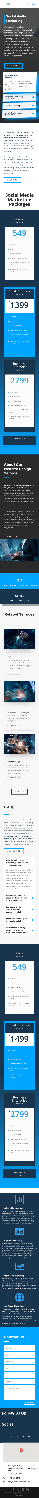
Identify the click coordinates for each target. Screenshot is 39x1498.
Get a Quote (13, 66)
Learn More (14, 673)
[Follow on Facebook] (11, 1436)
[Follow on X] (17, 1436)
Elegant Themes (19, 1493)
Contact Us (19, 440)
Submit (29, 1403)
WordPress (19, 1495)
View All (19, 792)
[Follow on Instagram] (28, 1436)
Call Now (12, 180)
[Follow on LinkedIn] (23, 1436)
